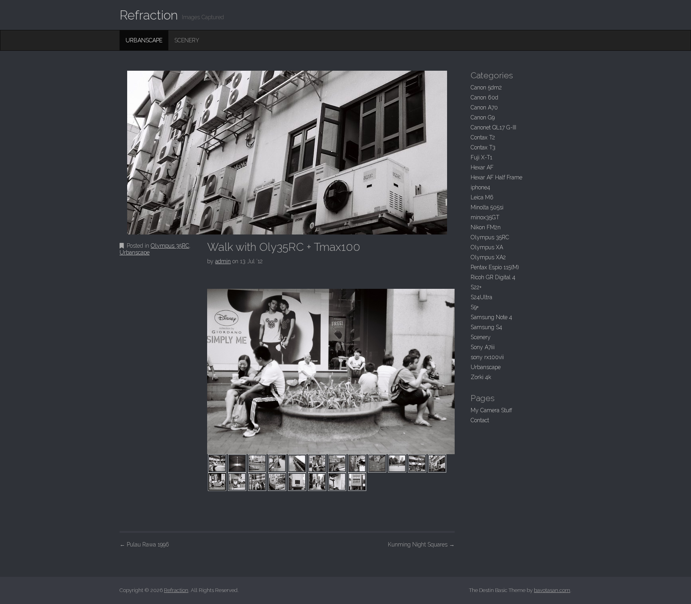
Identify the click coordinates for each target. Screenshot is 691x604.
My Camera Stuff (491, 410)
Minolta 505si (487, 207)
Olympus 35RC (170, 245)
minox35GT (485, 217)
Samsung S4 (486, 327)
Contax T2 (483, 137)
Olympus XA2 (488, 257)
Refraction (149, 15)
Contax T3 (483, 147)
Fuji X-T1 (481, 157)
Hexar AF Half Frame (496, 177)
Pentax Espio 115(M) (495, 267)
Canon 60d (484, 97)
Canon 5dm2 (486, 87)
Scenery (186, 40)
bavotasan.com (552, 590)
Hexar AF (482, 167)
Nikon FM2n (486, 227)
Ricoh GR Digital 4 (493, 277)
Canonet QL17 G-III (493, 127)
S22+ (476, 287)
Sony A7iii (483, 347)
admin (223, 261)
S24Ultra (481, 297)
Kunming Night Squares (421, 544)
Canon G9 (483, 117)
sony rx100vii (487, 357)
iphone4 (480, 187)
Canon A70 (484, 107)
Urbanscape (144, 40)
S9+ (475, 307)
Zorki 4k (481, 377)
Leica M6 (482, 197)
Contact (480, 420)
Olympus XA (487, 247)
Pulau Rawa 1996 (144, 544)
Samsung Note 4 (491, 317)
